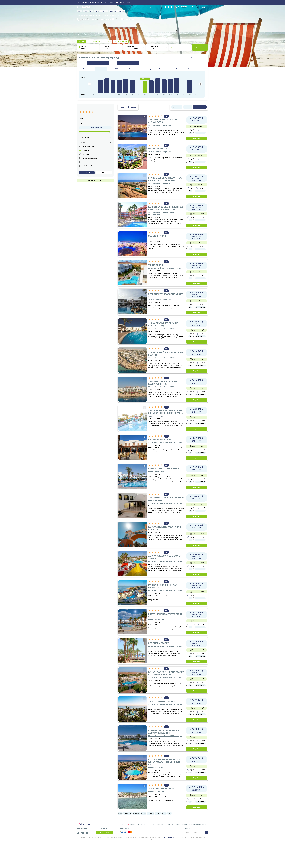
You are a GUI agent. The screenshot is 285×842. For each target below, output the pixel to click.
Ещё (128, 2)
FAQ (173, 824)
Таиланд (97, 11)
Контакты (122, 2)
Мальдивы (113, 11)
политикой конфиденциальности (169, 837)
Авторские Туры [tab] (122, 41)
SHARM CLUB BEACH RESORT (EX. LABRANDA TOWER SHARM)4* (165, 179)
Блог (116, 2)
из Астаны (143, 813)
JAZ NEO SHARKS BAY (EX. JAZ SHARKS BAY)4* (163, 121)
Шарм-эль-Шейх (127, 813)
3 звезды (164, 813)
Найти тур (201, 47)
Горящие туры (86, 2)
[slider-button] (89, 84)
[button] (196, 69)
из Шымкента (151, 813)
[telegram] (169, 7)
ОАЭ (91, 11)
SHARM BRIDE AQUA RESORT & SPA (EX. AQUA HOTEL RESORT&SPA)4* (165, 411)
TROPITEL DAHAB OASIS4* (161, 701)
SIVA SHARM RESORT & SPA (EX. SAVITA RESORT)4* (163, 382)
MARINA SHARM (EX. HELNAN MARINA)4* (162, 586)
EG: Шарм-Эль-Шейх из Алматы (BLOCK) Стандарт (165, 268)
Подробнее (196, 138)
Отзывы (167, 824)
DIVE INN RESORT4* (158, 149)
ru (193, 7)
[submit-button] (206, 832)
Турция (79, 11)
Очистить (104, 172)
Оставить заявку (104, 832)
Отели (105, 2)
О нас (153, 824)
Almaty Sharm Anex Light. (156, 416)
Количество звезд (85, 108)
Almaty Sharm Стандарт (156, 619)
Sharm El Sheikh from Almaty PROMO (159, 125)
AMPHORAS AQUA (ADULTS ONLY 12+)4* (164, 557)
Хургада (120, 813)
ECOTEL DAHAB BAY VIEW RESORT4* (165, 615)
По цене (189, 107)
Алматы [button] (154, 7)
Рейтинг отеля (84, 137)
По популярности (201, 107)
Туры (78, 2)
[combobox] (89, 48)
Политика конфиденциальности (198, 824)
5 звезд (169, 813)
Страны (111, 2)
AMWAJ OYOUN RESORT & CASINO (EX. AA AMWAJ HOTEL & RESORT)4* (165, 762)
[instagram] (172, 7)
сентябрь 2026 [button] (121, 63)
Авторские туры (97, 2)
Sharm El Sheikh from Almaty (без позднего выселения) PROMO (162, 213)
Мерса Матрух (136, 813)
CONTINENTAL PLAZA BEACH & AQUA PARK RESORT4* (163, 731)
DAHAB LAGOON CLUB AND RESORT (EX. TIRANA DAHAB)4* (166, 673)
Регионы (82, 118)
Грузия (178, 69)
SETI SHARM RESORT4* (160, 643)
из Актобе (158, 813)
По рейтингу (178, 107)
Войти (204, 7)
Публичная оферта (181, 824)
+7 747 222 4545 (183, 7)
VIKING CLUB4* (156, 265)
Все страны (121, 11)
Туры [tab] (83, 41)
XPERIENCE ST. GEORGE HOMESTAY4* (165, 295)
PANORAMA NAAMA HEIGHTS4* (164, 468)
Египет (86, 11)
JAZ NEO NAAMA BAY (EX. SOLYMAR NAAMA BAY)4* (166, 499)
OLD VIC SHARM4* (157, 236)
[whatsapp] (166, 7)
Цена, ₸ (81, 123)
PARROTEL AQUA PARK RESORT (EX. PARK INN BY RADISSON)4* (165, 208)
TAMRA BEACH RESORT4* (161, 788)
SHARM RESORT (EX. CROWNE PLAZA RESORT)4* (163, 324)
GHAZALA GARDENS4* (159, 439)
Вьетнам (104, 11)
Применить (88, 172)
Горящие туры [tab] (96, 41)
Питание (82, 142)
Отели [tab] (109, 41)
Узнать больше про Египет (95, 180)
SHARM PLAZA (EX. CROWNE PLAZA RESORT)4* (165, 353)
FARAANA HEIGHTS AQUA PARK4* (165, 527)
